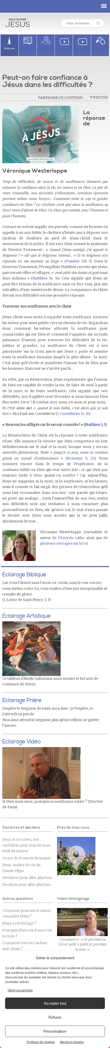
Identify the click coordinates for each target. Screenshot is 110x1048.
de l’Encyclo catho (68, 538)
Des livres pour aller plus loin (27, 878)
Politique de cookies (41, 1042)
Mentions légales (72, 1042)
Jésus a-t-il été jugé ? (19, 923)
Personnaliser (55, 1031)
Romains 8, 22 (80, 458)
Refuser (55, 1017)
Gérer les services (20, 990)
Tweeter (99, 97)
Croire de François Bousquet (26, 858)
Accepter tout (55, 1003)
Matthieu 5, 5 (95, 425)
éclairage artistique (26, 616)
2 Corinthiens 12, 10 (73, 414)
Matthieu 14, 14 (45, 278)
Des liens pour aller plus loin (26, 885)
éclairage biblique (24, 574)
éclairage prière (21, 700)
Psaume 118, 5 (78, 261)
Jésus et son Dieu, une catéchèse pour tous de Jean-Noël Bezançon (26, 845)
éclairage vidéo (21, 741)
